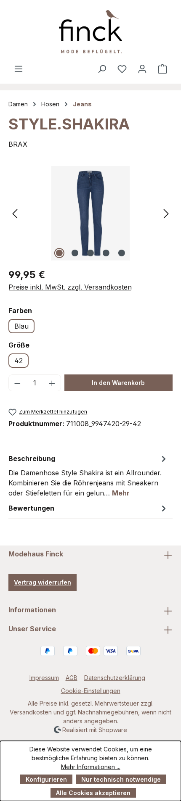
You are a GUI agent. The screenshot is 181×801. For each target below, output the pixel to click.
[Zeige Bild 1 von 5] (59, 253)
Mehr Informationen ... (90, 766)
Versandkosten (31, 712)
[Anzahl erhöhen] (52, 382)
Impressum (44, 677)
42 (18, 360)
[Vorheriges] (14, 213)
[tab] (88, 475)
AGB (71, 677)
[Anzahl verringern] (17, 382)
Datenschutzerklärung (114, 677)
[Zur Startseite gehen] (90, 31)
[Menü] (18, 68)
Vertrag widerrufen (42, 582)
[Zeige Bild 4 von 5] (106, 253)
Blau (21, 326)
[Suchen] (102, 68)
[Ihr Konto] (142, 68)
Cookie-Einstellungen (90, 690)
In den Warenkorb (118, 382)
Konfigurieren (46, 779)
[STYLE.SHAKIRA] (90, 213)
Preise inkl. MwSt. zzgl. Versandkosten (70, 287)
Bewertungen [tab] (31, 508)
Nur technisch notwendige (121, 779)
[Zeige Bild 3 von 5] (90, 253)
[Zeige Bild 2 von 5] (75, 253)
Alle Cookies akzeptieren (93, 792)
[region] (90, 213)
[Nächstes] (166, 213)
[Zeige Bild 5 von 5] (121, 253)
